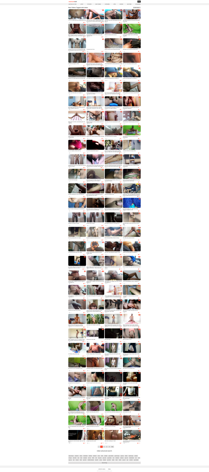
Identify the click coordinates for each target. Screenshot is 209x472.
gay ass (70, 459)
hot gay (70, 457)
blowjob (104, 459)
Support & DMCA (101, 469)
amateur (136, 455)
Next (112, 446)
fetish (93, 457)
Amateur (73, 1)
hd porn (77, 459)
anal (78, 457)
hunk (139, 457)
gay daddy (109, 457)
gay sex (124, 459)
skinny (81, 455)
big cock (99, 457)
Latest (81, 4)
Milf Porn (129, 4)
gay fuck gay (117, 455)
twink (102, 455)
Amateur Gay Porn (72, 4)
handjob (105, 455)
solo (73, 459)
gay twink (109, 459)
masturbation (131, 457)
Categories (107, 4)
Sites (115, 4)
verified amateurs (91, 459)
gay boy (122, 455)
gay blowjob (136, 459)
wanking (90, 455)
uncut (99, 455)
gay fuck (84, 459)
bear (81, 457)
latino (81, 459)
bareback (117, 457)
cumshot (131, 459)
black (117, 459)
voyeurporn (137, 4)
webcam (121, 457)
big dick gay (131, 455)
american (94, 455)
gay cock (104, 457)
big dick (96, 459)
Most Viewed (98, 4)
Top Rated (89, 4)
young (100, 459)
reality (113, 459)
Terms (109, 469)
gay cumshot (111, 455)
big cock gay (71, 455)
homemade (85, 455)
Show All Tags (104, 462)
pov (136, 457)
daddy (126, 455)
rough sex (76, 455)
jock (96, 457)
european (85, 457)
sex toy (89, 457)
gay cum (126, 457)
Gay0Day (121, 4)
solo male (74, 457)
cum (113, 457)
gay (127, 459)
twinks (120, 459)
